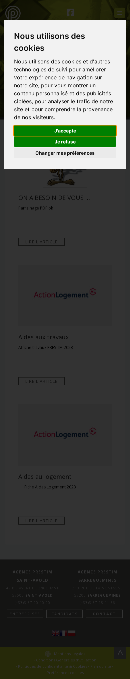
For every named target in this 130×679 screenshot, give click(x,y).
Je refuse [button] (65, 141)
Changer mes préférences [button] (65, 153)
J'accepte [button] (65, 130)
